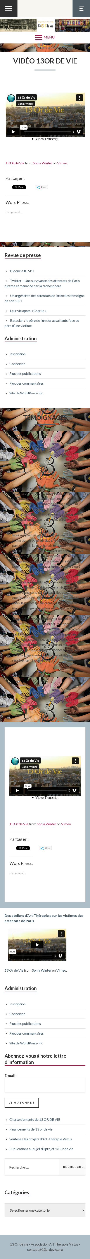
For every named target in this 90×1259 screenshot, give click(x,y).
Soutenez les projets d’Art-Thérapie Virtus (40, 1139)
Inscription (17, 354)
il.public (20, 709)
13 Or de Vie (14, 163)
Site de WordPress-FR (26, 393)
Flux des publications (25, 373)
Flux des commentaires (26, 383)
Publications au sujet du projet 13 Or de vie (41, 1149)
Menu (49, 37)
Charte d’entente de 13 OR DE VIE (34, 1119)
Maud (19, 471)
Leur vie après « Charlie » (28, 310)
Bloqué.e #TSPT (22, 271)
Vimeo (62, 163)
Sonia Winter (42, 163)
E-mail (11, 1075)
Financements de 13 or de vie (30, 1129)
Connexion (17, 364)
